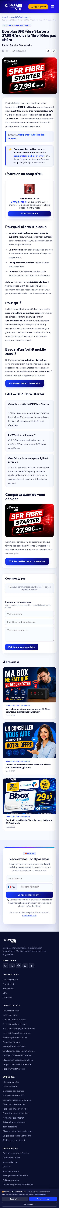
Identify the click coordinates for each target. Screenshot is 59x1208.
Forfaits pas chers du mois (15, 1024)
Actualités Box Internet (19, 17)
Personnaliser (29, 1204)
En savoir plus (40, 1195)
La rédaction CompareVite (19, 45)
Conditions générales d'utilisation (18, 1184)
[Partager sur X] (48, 50)
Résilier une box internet (14, 1140)
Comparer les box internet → (24, 383)
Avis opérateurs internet (14, 1122)
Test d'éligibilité (10, 1126)
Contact (6, 1166)
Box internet (8, 984)
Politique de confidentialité (15, 1175)
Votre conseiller (10, 1015)
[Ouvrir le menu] (53, 7)
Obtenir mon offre (11, 1010)
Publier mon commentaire (21, 647)
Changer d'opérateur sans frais (17, 1055)
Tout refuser (15, 1199)
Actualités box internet (13, 1117)
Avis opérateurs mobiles (14, 1046)
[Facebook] (18, 965)
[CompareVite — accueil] (13, 7)
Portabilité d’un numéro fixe (15, 1113)
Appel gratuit (38, 7)
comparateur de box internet (29, 156)
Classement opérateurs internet (18, 1131)
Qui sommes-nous (11, 1157)
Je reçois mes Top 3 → (29, 895)
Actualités (7, 997)
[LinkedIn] (25, 965)
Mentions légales (11, 1171)
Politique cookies (11, 1180)
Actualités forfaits (11, 1042)
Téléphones (8, 988)
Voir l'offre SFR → (29, 213)
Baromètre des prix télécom (16, 1153)
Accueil (5, 17)
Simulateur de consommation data (19, 1051)
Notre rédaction (10, 1162)
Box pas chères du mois (14, 1095)
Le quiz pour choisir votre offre (17, 1064)
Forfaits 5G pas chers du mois (16, 1033)
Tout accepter (43, 1199)
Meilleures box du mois (13, 1091)
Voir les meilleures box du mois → (27, 561)
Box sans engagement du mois (17, 1100)
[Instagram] (5, 965)
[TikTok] (31, 965)
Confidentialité (29, 915)
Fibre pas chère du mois (14, 1104)
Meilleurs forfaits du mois (14, 1019)
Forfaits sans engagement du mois (19, 1028)
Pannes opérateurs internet (15, 1108)
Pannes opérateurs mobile (15, 1037)
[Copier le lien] (54, 50)
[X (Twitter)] (12, 965)
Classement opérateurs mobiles (18, 1060)
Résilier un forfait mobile (14, 1068)
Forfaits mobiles (10, 979)
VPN (5, 993)
